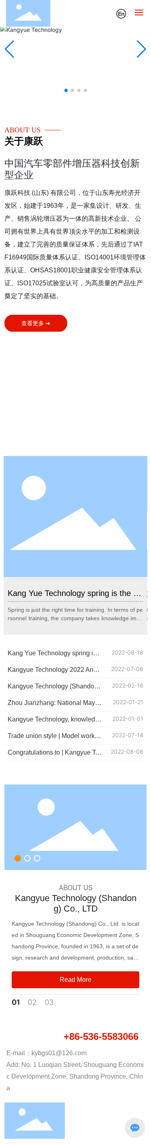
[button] (66, 90)
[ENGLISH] (121, 12)
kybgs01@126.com (59, 1053)
